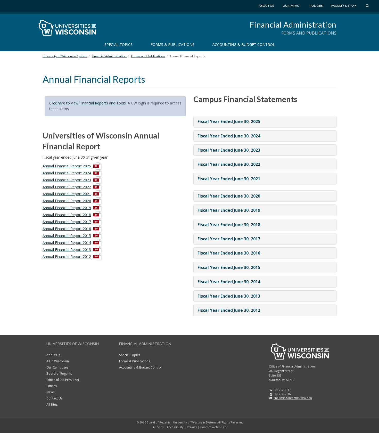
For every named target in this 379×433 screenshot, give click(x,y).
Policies (316, 5)
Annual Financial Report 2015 (67, 235)
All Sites (51, 404)
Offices (51, 386)
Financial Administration (293, 24)
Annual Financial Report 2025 (67, 166)
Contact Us (54, 398)
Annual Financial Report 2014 (67, 242)
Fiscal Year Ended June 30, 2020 (228, 196)
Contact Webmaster (214, 427)
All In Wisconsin (57, 361)
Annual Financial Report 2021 (67, 193)
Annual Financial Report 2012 (67, 256)
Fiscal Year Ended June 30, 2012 (228, 310)
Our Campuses (57, 367)
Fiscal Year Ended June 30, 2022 (228, 164)
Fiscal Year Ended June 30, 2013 (228, 296)
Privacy (192, 427)
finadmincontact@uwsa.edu (293, 398)
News (50, 392)
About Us (266, 5)
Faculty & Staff (343, 5)
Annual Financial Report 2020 (67, 200)
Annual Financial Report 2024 (67, 172)
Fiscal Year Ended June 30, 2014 (228, 281)
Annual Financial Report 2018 (67, 214)
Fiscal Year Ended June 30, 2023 (228, 150)
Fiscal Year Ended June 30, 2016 (228, 253)
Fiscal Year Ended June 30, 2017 (228, 239)
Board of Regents (59, 373)
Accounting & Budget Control (243, 44)
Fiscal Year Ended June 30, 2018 (228, 224)
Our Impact (292, 5)
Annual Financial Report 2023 (67, 179)
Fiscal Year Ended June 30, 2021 (228, 179)
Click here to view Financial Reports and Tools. (88, 103)
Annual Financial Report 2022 (67, 186)
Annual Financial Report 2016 (67, 228)
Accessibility (175, 427)
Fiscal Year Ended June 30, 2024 (228, 136)
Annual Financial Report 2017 (67, 221)
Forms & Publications (172, 44)
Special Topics (118, 44)
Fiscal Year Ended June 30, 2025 (228, 121)
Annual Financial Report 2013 (67, 249)
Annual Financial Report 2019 (67, 207)
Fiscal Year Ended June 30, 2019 (228, 210)
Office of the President (62, 380)
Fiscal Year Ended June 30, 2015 (228, 267)
